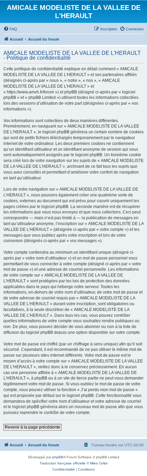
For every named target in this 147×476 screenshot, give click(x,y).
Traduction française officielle (62, 463)
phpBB (57, 457)
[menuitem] (10, 29)
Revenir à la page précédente (32, 427)
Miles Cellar (99, 463)
